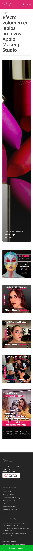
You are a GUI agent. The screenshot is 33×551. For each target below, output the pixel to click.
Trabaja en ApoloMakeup (9, 510)
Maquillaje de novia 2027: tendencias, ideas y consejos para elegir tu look (15, 524)
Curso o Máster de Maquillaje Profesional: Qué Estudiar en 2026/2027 (15, 529)
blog (6, 231)
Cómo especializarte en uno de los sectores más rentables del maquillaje (16, 540)
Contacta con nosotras (9, 507)
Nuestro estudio (7, 492)
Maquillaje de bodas (8, 495)
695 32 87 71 (6, 469)
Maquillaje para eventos (9, 501)
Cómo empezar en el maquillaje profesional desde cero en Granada (14, 535)
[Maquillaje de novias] (11, 479)
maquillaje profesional (16, 231)
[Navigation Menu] (30, 4)
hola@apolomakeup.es (8, 472)
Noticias (4, 504)
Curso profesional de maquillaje (11, 498)
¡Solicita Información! (17, 548)
